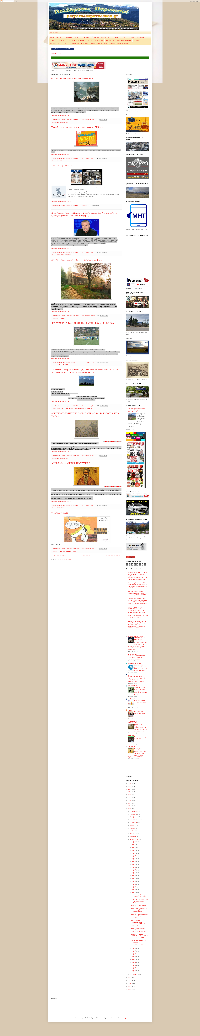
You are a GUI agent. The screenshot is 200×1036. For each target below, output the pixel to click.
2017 (130, 809)
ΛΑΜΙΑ (52, 40)
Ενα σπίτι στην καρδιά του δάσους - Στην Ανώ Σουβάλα (76, 259)
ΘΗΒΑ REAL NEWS (134, 664)
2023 (130, 792)
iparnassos (131, 675)
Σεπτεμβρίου (134, 820)
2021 (130, 797)
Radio (138, 440)
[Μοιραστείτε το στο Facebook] (104, 120)
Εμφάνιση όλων (145, 761)
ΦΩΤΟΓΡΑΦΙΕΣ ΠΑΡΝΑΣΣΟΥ (98, 44)
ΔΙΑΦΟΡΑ (60, 122)
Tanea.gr (129, 437)
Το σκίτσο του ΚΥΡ (59, 512)
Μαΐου (132, 831)
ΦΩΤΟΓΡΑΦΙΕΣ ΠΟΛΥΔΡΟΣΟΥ (119, 44)
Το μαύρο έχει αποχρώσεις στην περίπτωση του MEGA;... (77, 127)
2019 (130, 803)
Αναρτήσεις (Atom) (66, 559)
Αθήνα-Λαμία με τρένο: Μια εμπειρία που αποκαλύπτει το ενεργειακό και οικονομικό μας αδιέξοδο (138, 585)
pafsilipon (131, 735)
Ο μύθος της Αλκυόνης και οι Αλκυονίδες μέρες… (73, 78)
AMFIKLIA (131, 699)
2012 (130, 989)
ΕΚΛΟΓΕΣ (115, 37)
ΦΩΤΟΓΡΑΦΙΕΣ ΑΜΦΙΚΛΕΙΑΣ (79, 44)
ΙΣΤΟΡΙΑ (65, 122)
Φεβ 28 (134, 842)
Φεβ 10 (134, 892)
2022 (130, 795)
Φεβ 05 (134, 959)
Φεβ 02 (134, 968)
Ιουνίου (132, 828)
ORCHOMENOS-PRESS (135, 636)
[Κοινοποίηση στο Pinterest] (106, 120)
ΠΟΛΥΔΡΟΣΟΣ (110, 40)
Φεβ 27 (134, 844)
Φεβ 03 (134, 965)
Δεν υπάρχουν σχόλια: (88, 119)
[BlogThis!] (101, 120)
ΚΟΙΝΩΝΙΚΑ (140, 37)
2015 (130, 980)
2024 (130, 789)
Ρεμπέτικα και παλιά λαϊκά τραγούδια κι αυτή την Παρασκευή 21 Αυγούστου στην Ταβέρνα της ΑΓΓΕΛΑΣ (137, 752)
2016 (130, 978)
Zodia (142, 437)
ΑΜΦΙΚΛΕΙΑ (87, 37)
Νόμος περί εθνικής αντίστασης (140, 737)
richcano (114, 1018)
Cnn (135, 433)
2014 (130, 983)
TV (134, 440)
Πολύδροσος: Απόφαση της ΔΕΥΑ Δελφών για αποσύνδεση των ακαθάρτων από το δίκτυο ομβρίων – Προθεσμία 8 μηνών (138, 601)
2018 (130, 806)
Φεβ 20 (134, 864)
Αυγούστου (133, 822)
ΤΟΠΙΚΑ (67, 365)
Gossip (138, 437)
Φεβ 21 (134, 861)
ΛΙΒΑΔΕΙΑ (90, 40)
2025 (130, 786)
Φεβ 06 (134, 957)
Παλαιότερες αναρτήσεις (113, 556)
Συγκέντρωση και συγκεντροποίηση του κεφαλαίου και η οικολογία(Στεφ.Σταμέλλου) (140, 690)
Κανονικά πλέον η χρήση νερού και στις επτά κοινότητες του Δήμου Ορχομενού (140, 667)
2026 (130, 783)
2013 (130, 986)
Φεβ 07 (134, 954)
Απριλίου (133, 834)
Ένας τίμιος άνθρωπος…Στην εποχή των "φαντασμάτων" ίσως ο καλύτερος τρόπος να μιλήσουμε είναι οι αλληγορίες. (85, 214)
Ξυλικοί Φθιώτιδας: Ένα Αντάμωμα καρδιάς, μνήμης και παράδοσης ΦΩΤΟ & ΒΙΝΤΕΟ (138, 593)
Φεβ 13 (134, 884)
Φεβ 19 (134, 867)
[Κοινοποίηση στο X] (103, 120)
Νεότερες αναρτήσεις (59, 556)
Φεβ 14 (134, 881)
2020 (130, 800)
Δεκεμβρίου (134, 811)
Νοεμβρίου (133, 814)
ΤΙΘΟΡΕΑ (53, 44)
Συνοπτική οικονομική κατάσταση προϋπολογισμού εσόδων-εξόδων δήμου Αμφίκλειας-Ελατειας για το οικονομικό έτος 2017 (84, 371)
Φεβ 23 (134, 856)
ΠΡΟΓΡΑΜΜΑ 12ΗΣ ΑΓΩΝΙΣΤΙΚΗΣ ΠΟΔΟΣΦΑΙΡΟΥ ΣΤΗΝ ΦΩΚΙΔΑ (82, 323)
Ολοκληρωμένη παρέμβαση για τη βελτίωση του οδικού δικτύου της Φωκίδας (137, 657)
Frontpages (129, 433)
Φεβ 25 (134, 850)
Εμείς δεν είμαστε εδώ (61, 165)
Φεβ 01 (134, 971)
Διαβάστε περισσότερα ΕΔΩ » (61, 115)
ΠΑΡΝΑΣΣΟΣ (99, 40)
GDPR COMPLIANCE (56, 37)
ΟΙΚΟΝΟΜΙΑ (75, 408)
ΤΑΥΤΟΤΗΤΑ (138, 40)
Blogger (125, 1018)
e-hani (130, 710)
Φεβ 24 (134, 853)
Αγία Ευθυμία (132, 654)
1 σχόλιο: (84, 205)
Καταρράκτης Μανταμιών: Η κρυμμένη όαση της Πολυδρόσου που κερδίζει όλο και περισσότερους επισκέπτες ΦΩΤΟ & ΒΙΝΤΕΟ (138, 624)
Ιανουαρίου (134, 974)
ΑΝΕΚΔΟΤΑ (60, 551)
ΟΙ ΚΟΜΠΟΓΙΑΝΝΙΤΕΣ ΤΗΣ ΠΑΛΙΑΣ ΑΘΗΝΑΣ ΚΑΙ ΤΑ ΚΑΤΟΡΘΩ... (139, 935)
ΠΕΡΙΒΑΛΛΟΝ (61, 318)
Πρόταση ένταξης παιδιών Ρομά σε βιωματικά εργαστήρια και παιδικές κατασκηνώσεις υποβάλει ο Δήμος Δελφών (137, 678)
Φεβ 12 (134, 887)
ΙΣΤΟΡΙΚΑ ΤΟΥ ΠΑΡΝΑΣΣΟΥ (133, 722)
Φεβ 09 (134, 948)
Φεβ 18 (134, 870)
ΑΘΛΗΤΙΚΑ (78, 37)
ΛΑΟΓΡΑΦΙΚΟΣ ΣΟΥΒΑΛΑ (76, 40)
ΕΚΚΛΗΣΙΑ (60, 508)
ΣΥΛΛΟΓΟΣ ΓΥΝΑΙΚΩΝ (124, 40)
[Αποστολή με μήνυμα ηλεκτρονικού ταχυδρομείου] (100, 120)
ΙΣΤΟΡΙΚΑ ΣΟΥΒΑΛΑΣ (127, 37)
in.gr (134, 437)
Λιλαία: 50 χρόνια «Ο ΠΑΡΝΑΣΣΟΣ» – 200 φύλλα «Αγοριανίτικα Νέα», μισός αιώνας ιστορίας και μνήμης (137, 609)
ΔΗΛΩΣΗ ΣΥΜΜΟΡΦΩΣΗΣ (101, 37)
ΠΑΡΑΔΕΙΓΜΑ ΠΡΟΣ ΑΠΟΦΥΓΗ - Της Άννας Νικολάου (138, 616)
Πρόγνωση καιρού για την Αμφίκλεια (140, 701)
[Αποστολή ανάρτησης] (97, 119)
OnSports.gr (134, 435)
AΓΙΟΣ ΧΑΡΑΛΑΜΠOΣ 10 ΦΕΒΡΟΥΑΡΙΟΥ (70, 463)
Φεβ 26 (134, 847)
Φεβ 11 (134, 890)
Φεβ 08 (134, 951)
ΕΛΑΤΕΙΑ (68, 408)
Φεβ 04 (134, 962)
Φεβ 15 (134, 878)
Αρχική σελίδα (54, 32)
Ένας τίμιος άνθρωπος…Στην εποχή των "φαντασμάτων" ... (139, 909)
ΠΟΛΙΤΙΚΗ (60, 208)
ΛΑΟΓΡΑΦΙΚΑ (61, 40)
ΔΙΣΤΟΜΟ (131, 747)
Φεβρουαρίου (134, 839)
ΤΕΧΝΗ (74, 551)
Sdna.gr (141, 435)
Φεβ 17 (134, 873)
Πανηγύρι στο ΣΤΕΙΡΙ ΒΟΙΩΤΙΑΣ (139, 712)
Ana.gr (128, 435)
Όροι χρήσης (68, 37)
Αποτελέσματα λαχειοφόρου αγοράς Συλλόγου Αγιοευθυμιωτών (137, 409)
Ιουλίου (132, 825)
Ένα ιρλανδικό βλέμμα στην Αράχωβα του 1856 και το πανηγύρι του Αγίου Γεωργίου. (140, 727)
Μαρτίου (133, 836)
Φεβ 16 (134, 875)
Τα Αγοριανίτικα (63, 44)
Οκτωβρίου (133, 817)
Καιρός (142, 440)
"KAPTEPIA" (132, 686)
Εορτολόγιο (129, 440)
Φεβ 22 (134, 859)
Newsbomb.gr (140, 433)
